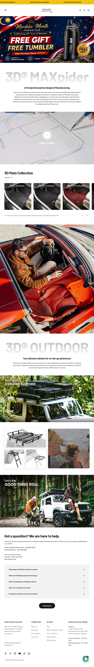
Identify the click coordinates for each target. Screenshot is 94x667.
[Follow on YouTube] (19, 653)
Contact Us (34, 637)
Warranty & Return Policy (55, 630)
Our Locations (35, 633)
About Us (34, 626)
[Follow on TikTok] (24, 653)
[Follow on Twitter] (10, 653)
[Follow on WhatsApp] (29, 653)
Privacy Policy (51, 637)
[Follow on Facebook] (5, 653)
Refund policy (51, 640)
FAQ (48, 626)
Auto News (34, 630)
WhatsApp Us (47, 606)
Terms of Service (52, 633)
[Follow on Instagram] (15, 653)
